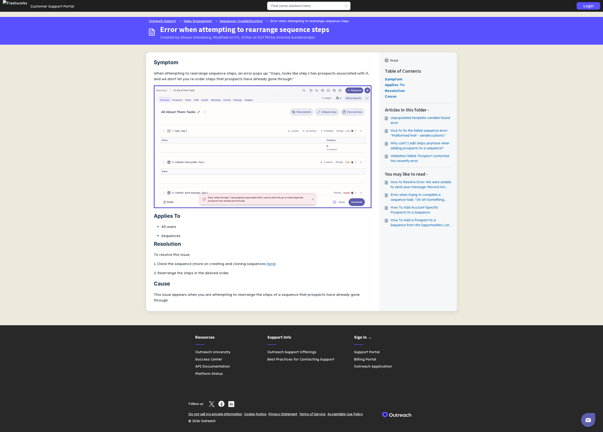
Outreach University (212, 352)
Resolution (395, 90)
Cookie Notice (255, 414)
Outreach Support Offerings (291, 352)
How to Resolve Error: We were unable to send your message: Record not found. (421, 185)
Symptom (393, 79)
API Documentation (212, 366)
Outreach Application (373, 366)
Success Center (208, 359)
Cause (391, 96)
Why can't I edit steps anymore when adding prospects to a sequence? (420, 145)
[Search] (346, 6)
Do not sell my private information (215, 414)
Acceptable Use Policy (345, 414)
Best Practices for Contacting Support (300, 359)
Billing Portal (365, 359)
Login (588, 6)
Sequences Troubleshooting (241, 21)
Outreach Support (162, 21)
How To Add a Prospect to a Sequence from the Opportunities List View (420, 223)
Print (394, 60)
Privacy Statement (282, 414)
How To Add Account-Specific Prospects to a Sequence (414, 209)
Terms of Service (312, 414)
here (270, 264)
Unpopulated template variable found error (420, 120)
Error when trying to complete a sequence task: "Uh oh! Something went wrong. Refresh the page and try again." (420, 197)
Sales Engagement (198, 21)
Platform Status (209, 373)
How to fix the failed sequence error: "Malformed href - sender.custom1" (419, 133)
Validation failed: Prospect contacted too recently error (420, 158)
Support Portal (367, 352)
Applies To (394, 85)
